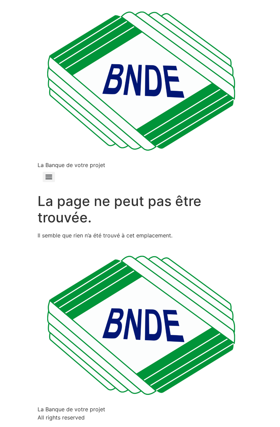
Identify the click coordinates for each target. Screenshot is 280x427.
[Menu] (49, 177)
